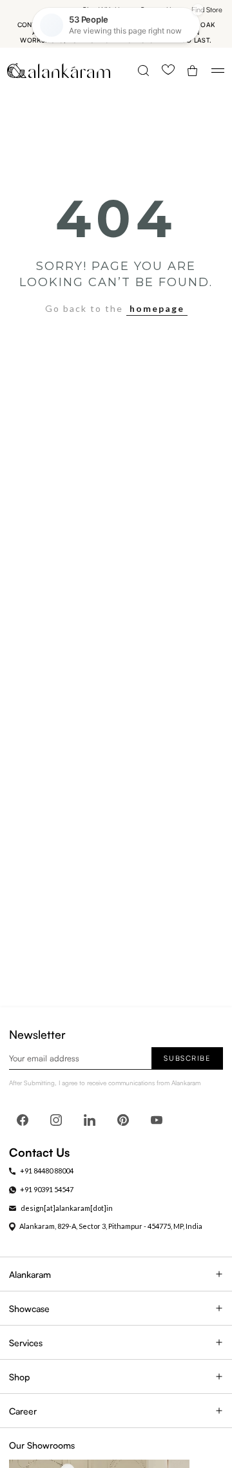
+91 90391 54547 (46, 1189)
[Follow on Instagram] (56, 1120)
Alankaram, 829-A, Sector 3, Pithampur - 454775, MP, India (110, 1226)
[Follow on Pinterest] (123, 1120)
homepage (157, 308)
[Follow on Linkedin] (89, 1120)
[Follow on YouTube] (156, 1120)
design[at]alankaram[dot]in (67, 1208)
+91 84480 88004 (46, 1170)
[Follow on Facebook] (22, 1120)
